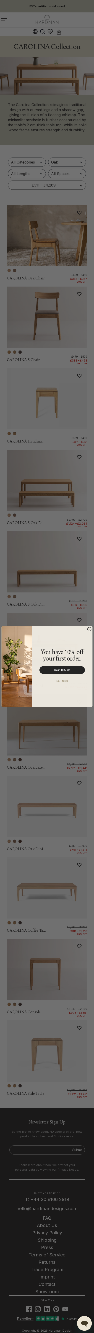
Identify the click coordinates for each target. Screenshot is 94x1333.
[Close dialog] (89, 629)
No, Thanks (62, 680)
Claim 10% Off (62, 670)
